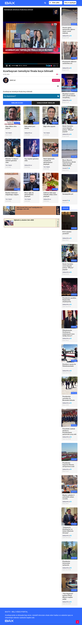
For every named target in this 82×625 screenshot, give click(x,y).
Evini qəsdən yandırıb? (66, 232)
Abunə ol (56, 80)
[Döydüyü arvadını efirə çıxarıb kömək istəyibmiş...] (70, 83)
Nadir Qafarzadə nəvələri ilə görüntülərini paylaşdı (49, 161)
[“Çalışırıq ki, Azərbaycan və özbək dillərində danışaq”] (70, 516)
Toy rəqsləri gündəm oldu (31, 159)
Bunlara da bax (17, 103)
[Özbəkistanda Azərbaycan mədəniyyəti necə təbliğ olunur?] (70, 319)
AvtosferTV (65, 168)
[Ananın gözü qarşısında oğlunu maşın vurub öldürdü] (70, 16)
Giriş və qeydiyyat (70, 2)
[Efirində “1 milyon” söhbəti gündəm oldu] (12, 147)
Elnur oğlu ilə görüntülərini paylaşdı (29, 194)
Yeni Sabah (9, 133)
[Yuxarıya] (77, 621)
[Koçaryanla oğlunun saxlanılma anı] (70, 50)
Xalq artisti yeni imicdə (29, 127)
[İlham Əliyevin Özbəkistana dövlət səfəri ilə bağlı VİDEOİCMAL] (70, 149)
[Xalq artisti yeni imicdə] (32, 115)
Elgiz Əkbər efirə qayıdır (11, 127)
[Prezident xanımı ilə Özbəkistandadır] (70, 353)
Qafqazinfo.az (28, 133)
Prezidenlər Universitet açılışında (66, 563)
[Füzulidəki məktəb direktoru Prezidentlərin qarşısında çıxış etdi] (70, 418)
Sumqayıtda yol (67, 194)
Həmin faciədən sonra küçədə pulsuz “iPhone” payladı (68, 128)
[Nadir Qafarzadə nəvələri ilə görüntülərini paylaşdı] (50, 147)
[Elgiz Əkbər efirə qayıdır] (12, 115)
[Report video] (58, 86)
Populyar (65, 208)
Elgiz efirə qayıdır (49, 126)
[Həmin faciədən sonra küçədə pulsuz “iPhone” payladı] (70, 115)
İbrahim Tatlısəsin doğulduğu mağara (12, 193)
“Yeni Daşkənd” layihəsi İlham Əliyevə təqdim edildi (67, 596)
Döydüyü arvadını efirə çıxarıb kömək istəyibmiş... (68, 95)
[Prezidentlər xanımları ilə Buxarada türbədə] (70, 385)
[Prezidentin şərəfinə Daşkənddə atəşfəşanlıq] (70, 287)
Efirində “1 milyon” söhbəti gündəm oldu (12, 160)
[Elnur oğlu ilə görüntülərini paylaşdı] (32, 181)
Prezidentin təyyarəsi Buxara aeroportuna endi (68, 464)
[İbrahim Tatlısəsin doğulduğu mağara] (12, 181)
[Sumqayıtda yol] (70, 183)
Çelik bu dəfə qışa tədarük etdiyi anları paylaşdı (50, 194)
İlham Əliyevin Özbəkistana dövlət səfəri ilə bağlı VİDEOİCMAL (69, 162)
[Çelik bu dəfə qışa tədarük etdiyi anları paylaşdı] (50, 181)
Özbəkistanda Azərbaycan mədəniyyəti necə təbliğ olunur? (68, 333)
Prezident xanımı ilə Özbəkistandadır (69, 365)
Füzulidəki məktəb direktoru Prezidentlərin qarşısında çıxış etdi (69, 431)
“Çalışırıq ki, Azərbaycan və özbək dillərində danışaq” (67, 530)
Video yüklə (55, 2)
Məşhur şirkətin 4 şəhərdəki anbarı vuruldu (68, 497)
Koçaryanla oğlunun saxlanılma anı (69, 62)
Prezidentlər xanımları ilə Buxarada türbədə (68, 398)
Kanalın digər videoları (46, 103)
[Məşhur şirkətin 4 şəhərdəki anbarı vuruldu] (70, 484)
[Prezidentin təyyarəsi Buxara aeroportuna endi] (70, 452)
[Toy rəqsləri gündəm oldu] (32, 147)
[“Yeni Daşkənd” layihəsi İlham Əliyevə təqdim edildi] (70, 582)
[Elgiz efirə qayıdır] (50, 115)
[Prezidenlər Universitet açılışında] (70, 550)
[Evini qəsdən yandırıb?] (70, 220)
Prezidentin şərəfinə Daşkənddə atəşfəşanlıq (69, 299)
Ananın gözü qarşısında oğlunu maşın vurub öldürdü (68, 30)
